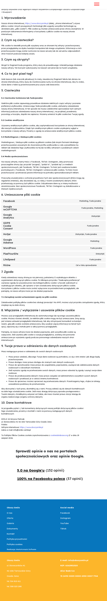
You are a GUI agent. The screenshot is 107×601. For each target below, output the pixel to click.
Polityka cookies (14, 544)
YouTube (64, 523)
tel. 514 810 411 (14, 581)
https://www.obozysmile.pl (36, 23)
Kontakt (10, 534)
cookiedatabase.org (59, 435)
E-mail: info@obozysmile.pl (74, 560)
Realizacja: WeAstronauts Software (21, 549)
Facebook (65, 513)
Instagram (65, 518)
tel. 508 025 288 (14, 586)
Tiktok (63, 528)
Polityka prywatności (17, 539)
